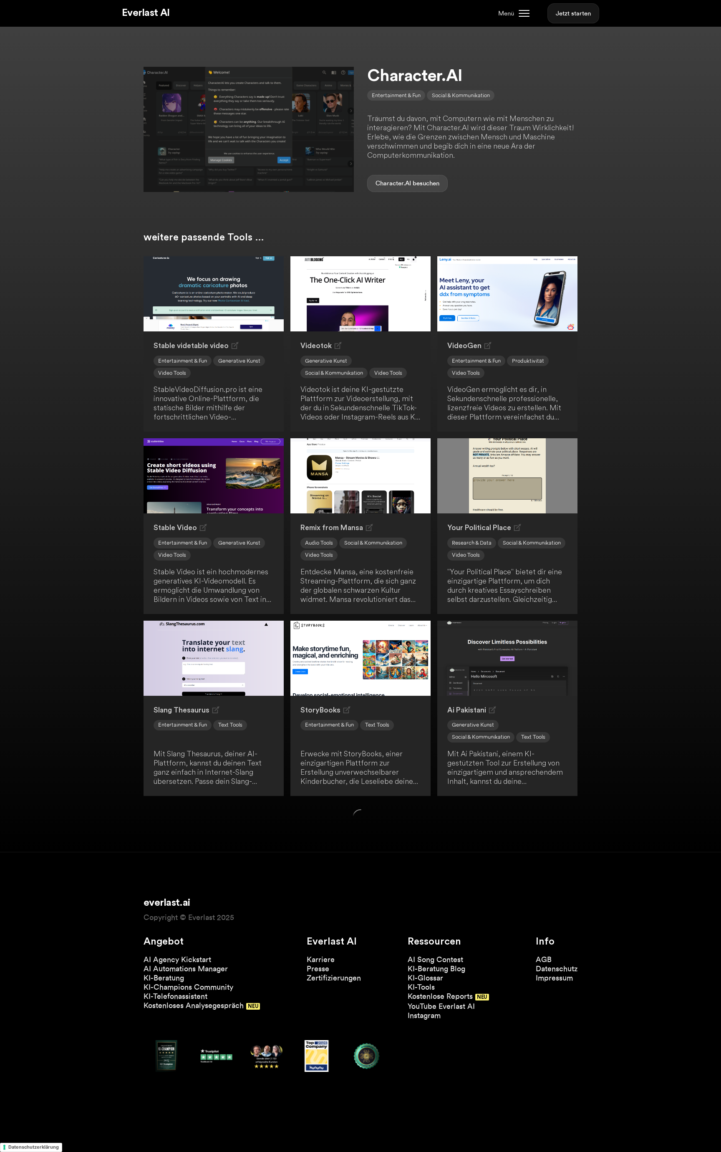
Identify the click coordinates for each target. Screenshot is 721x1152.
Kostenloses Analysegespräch (194, 1005)
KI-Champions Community (188, 987)
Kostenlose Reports (440, 996)
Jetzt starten (573, 13)
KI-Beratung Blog (436, 968)
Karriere (321, 959)
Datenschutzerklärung (33, 1147)
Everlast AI (145, 13)
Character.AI (393, 183)
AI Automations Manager (186, 968)
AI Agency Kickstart (177, 959)
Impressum (554, 977)
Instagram (424, 1015)
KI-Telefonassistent (175, 996)
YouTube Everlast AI (441, 1006)
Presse (318, 968)
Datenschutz (556, 968)
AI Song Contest (435, 959)
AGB (544, 959)
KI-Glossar (425, 977)
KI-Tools (421, 987)
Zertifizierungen (334, 977)
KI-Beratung (164, 977)
